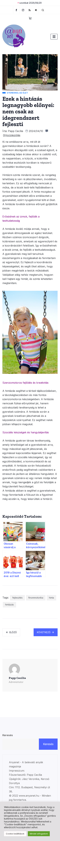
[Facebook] (16, 10)
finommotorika (35, 597)
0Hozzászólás (11, 135)
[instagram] (23, 10)
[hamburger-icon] (54, 36)
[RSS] (29, 10)
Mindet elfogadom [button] (39, 833)
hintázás (9, 604)
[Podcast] (36, 10)
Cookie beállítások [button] (15, 833)
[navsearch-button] (43, 10)
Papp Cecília (15, 131)
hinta (51, 597)
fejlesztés (17, 597)
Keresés (7, 735)
